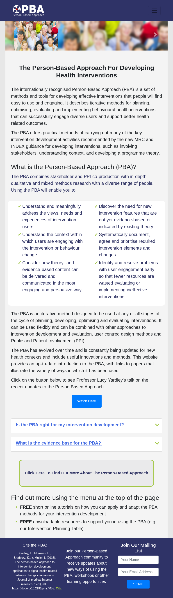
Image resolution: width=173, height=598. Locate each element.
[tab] (86, 426)
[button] (17, 34)
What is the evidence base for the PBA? (59, 442)
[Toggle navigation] (154, 10)
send (138, 584)
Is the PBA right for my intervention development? (70, 424)
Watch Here (86, 401)
